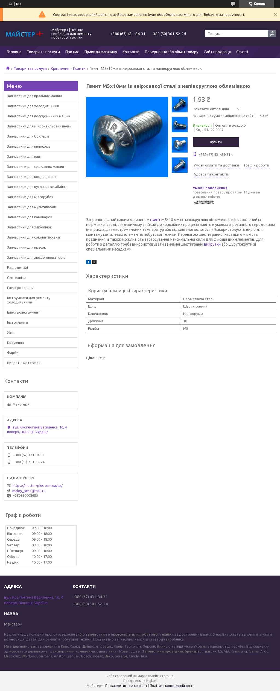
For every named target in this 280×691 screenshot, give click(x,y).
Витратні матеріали (23, 363)
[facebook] (88, 263)
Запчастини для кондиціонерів (33, 176)
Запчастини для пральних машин (34, 96)
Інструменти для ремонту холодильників (28, 300)
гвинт (155, 220)
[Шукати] (272, 33)
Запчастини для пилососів (28, 146)
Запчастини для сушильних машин (35, 166)
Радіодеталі (17, 267)
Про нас (72, 52)
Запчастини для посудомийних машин (38, 116)
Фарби (12, 353)
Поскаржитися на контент (126, 685)
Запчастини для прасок (26, 247)
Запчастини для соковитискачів (33, 237)
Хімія (11, 332)
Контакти (130, 52)
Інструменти (17, 322)
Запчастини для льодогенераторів (36, 257)
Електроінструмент (23, 312)
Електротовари (20, 288)
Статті (242, 52)
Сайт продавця (217, 52)
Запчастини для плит (24, 156)
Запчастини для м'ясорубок (30, 197)
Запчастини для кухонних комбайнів (37, 187)
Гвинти (79, 68)
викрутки (212, 244)
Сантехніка (16, 277)
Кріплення (60, 68)
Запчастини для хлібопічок (29, 227)
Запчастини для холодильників (33, 106)
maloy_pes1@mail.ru (28, 491)
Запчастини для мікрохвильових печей (39, 126)
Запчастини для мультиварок (31, 207)
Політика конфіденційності (171, 685)
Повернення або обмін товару (171, 52)
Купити (216, 142)
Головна (14, 52)
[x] (94, 263)
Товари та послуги (43, 52)
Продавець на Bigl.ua (140, 681)
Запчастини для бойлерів (28, 136)
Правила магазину (100, 52)
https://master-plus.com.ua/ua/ (38, 485)
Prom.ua (166, 676)
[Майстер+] (24, 33)
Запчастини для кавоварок (29, 217)
